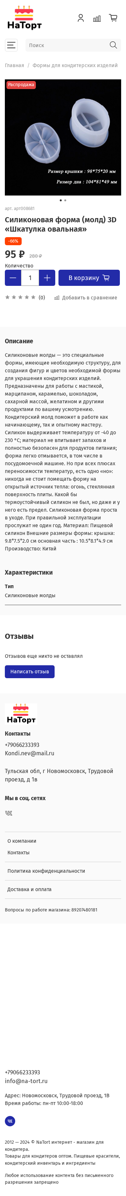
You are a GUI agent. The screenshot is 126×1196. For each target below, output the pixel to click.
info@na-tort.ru (26, 1081)
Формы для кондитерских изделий (75, 65)
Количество (19, 266)
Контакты (18, 852)
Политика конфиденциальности (46, 871)
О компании (22, 841)
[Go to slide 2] (65, 200)
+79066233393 (22, 745)
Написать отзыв (29, 671)
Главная (14, 65)
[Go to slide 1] (61, 200)
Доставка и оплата (29, 889)
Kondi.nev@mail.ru (29, 753)
